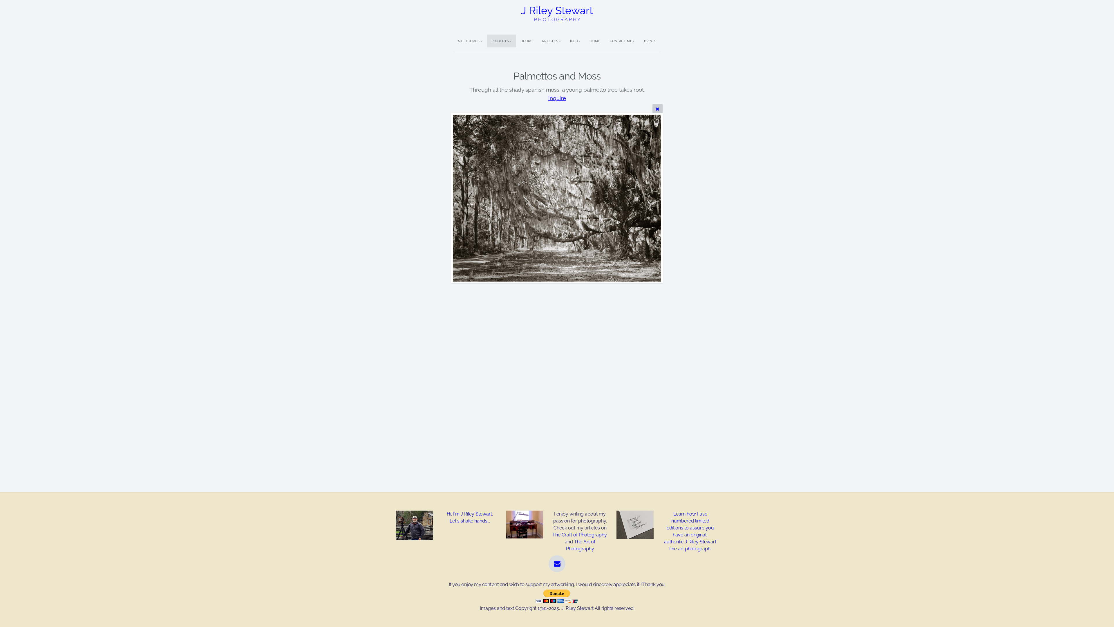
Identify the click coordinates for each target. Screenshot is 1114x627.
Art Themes (469, 41)
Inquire (557, 98)
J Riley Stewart (557, 13)
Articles (550, 41)
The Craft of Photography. (579, 535)
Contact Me (621, 41)
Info (574, 41)
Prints (650, 41)
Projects (500, 41)
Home (595, 41)
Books (526, 41)
